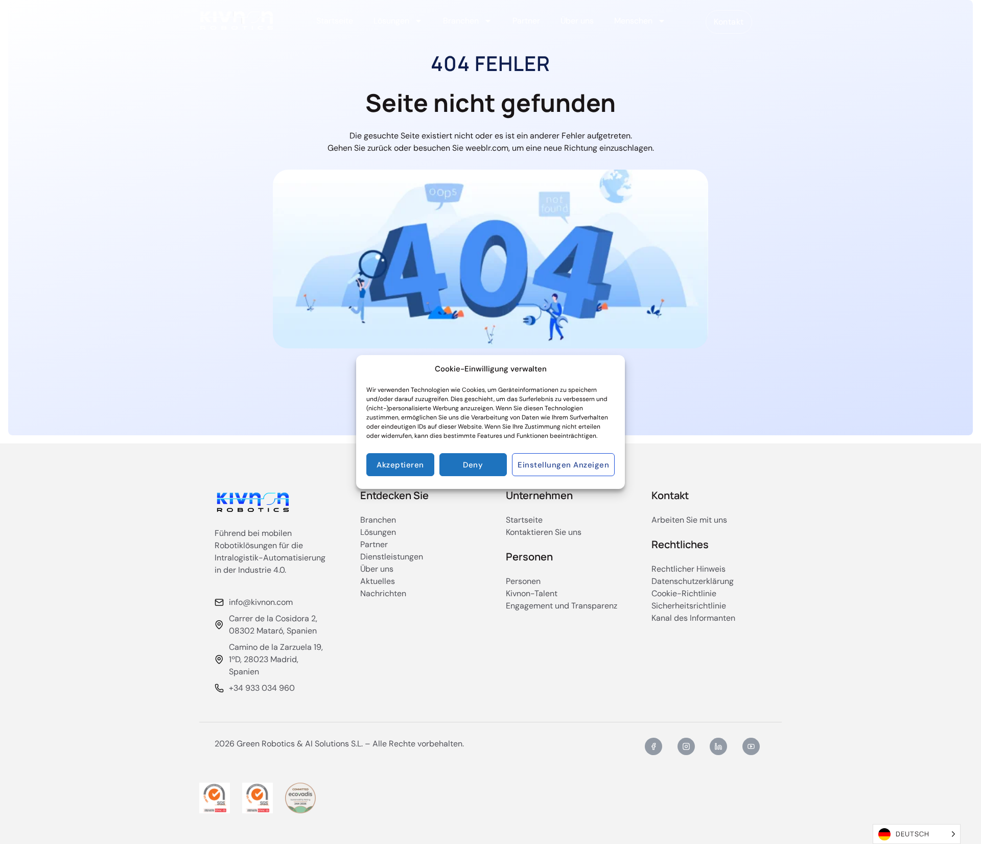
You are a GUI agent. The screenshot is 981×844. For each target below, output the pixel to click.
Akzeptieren (400, 465)
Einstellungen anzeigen (563, 465)
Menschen (633, 20)
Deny (473, 465)
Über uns (577, 20)
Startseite (334, 20)
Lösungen (391, 20)
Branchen (461, 20)
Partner (526, 20)
